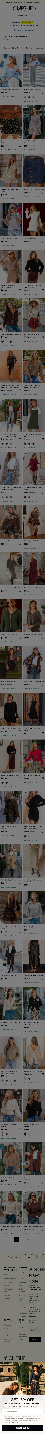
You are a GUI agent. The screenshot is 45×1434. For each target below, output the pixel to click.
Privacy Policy (33, 1421)
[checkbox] (3, 1417)
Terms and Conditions (19, 1421)
